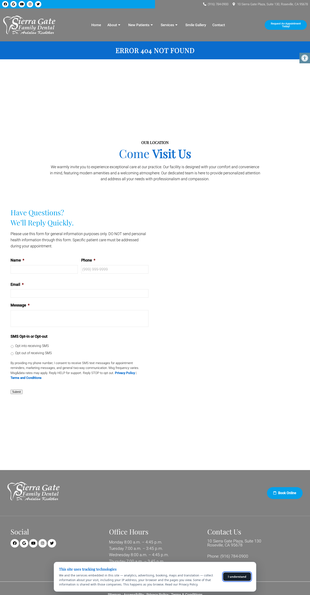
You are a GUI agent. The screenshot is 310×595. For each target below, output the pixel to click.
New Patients (139, 25)
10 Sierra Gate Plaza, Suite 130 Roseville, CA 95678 (234, 543)
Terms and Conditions (26, 377)
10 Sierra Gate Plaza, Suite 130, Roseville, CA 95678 (272, 4)
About (112, 25)
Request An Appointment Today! (286, 25)
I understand (237, 576)
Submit (16, 391)
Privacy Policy (125, 373)
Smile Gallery (195, 25)
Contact (218, 25)
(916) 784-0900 (218, 4)
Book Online (286, 493)
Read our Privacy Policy (181, 584)
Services (167, 25)
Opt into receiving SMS (32, 346)
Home (96, 25)
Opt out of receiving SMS (33, 353)
